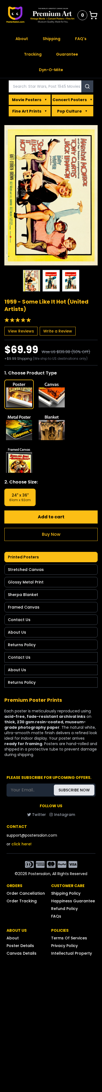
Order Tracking (22, 901)
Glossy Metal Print (26, 582)
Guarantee (67, 54)
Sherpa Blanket (23, 594)
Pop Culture (72, 111)
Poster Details (20, 945)
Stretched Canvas (26, 569)
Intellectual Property (71, 953)
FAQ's (80, 38)
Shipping (51, 38)
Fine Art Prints (29, 111)
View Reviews (21, 331)
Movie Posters (29, 99)
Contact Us (19, 619)
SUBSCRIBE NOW (74, 790)
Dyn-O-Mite (51, 69)
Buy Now (51, 534)
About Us (17, 632)
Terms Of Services (69, 938)
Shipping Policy (66, 893)
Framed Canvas (23, 607)
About (22, 38)
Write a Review (57, 331)
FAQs (56, 916)
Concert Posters (72, 99)
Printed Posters (23, 557)
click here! (21, 844)
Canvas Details (21, 953)
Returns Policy (22, 645)
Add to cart (51, 517)
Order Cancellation (26, 893)
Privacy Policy (64, 945)
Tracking (33, 54)
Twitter (39, 814)
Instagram (64, 814)
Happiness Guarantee (73, 901)
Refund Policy (64, 908)
